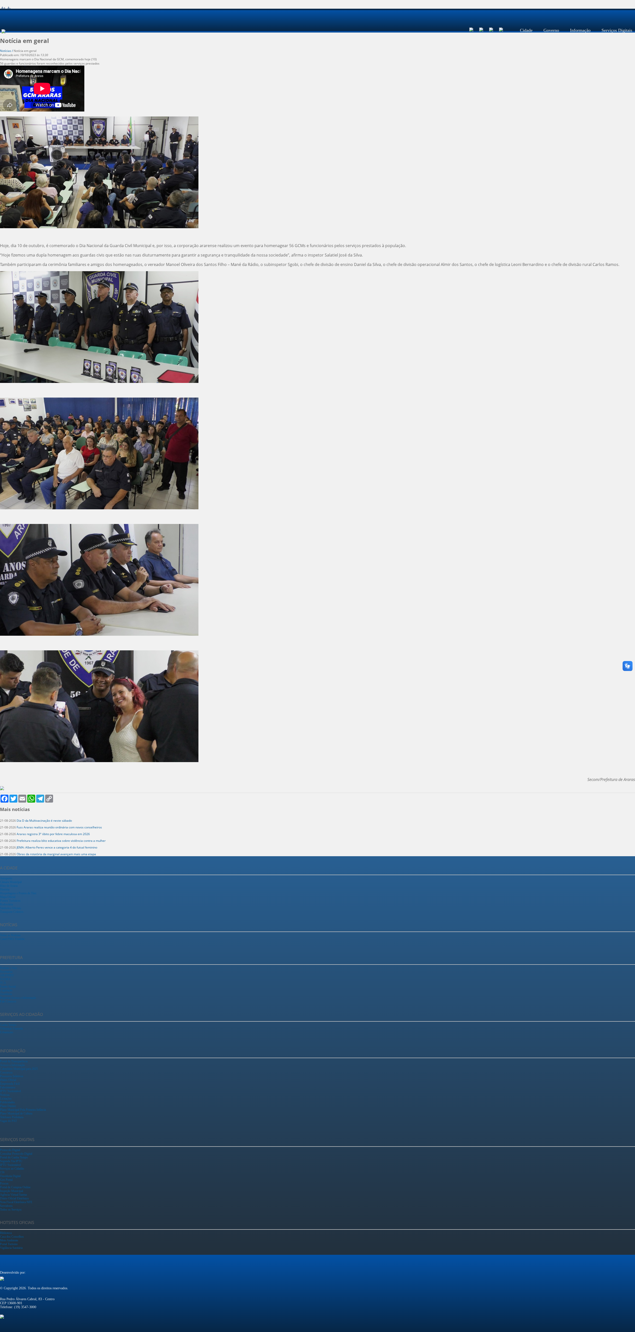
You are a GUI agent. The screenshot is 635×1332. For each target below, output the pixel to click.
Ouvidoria (6, 994)
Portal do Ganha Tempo (14, 1157)
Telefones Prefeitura (11, 1117)
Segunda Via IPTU (11, 1161)
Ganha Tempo (8, 1025)
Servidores (6, 1206)
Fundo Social (8, 986)
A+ (3, 7)
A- (9, 7)
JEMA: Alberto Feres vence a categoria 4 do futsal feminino (57, 847)
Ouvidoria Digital (10, 1176)
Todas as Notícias (10, 935)
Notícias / (7, 51)
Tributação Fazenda (11, 1028)
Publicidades (7, 1102)
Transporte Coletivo (11, 912)
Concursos (6, 1072)
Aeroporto (6, 878)
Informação (580, 30)
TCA (3, 983)
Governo (551, 30)
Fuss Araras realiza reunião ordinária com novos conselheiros (59, 827)
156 (2, 1172)
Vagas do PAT (8, 1121)
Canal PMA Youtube (12, 939)
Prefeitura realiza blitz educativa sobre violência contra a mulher (61, 841)
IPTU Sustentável (10, 1091)
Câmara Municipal (11, 882)
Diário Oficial (8, 1080)
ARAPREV (7, 975)
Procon (4, 1183)
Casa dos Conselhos (12, 1236)
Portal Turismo (9, 1244)
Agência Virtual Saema (13, 1194)
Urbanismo (6, 1032)
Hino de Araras (9, 886)
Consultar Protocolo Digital (16, 1153)
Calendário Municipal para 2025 (19, 1069)
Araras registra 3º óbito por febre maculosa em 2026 (53, 834)
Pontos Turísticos (10, 900)
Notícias (5, 1095)
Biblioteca (6, 1233)
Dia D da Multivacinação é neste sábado (44, 820)
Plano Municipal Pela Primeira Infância (23, 1109)
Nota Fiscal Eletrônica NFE (16, 1202)
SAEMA (5, 979)
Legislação (6, 990)
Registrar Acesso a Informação (18, 997)
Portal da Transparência (14, 1061)
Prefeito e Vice (8, 968)
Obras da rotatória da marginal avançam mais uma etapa (56, 854)
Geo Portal (6, 1180)
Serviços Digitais (617, 30)
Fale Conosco (8, 1001)
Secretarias (6, 971)
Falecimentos (7, 1087)
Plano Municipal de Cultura (16, 1113)
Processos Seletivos (11, 1076)
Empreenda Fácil (10, 1083)
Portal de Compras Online (15, 1187)
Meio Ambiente (9, 1240)
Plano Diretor (8, 1106)
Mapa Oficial (7, 897)
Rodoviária (6, 904)
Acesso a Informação (12, 1065)
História (4, 889)
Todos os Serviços (11, 1209)
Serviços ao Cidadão (12, 1168)
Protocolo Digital (10, 1150)
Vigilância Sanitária (11, 1248)
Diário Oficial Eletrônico (14, 1198)
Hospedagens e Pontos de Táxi (18, 893)
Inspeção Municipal (11, 1191)
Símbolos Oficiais (10, 908)
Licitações (6, 1098)
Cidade (526, 30)
